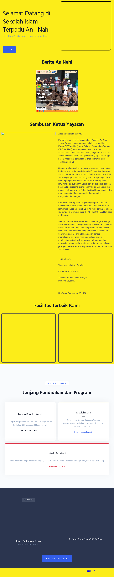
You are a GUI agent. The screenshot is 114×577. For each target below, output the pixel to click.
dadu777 (91, 571)
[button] (9, 49)
